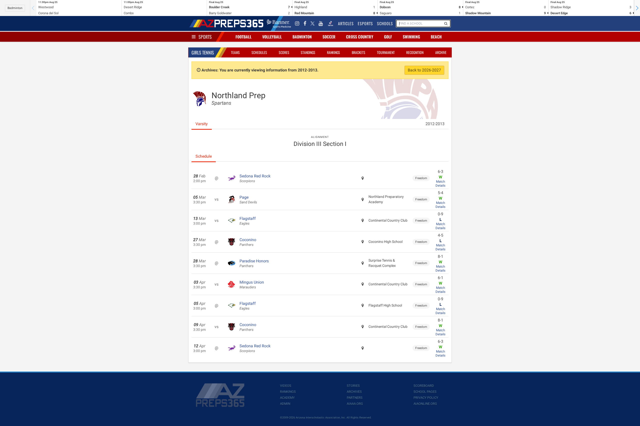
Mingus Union (252, 284)
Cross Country (359, 37)
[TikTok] (330, 23)
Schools (385, 23)
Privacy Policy (426, 398)
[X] (313, 23)
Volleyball (272, 37)
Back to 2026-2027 (424, 70)
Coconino (248, 242)
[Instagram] (297, 23)
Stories (353, 386)
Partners (354, 398)
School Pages (425, 392)
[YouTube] (321, 23)
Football (244, 37)
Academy (287, 398)
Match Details (441, 183)
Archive (440, 52)
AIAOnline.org (425, 404)
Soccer (329, 37)
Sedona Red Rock (255, 178)
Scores (284, 52)
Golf (388, 37)
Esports (365, 23)
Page (248, 199)
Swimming (411, 37)
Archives (354, 392)
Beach (436, 37)
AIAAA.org (355, 404)
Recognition (415, 52)
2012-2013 (435, 123)
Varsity (202, 123)
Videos (285, 386)
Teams (235, 52)
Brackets (358, 52)
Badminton (15, 8)
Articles (346, 23)
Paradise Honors (254, 263)
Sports (205, 36)
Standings (308, 52)
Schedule (204, 156)
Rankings (333, 52)
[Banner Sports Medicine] (279, 23)
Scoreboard (424, 386)
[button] (637, 8)
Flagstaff (248, 221)
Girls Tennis (203, 52)
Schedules (259, 52)
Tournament (386, 52)
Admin (285, 404)
